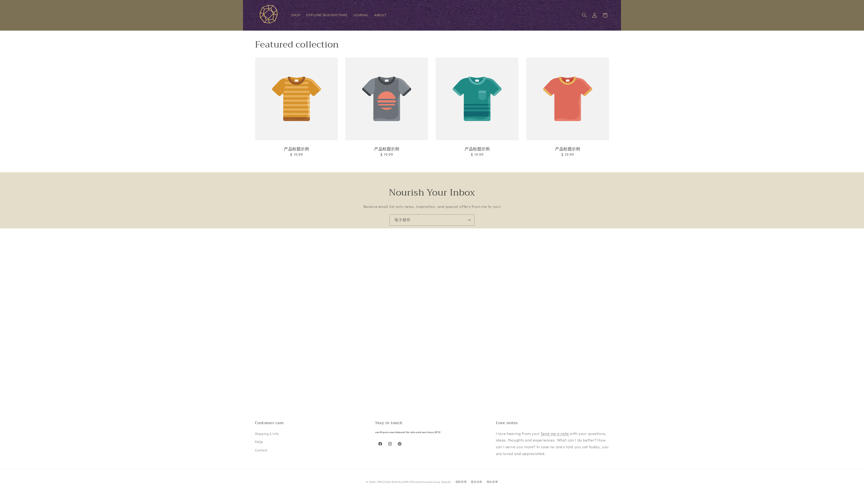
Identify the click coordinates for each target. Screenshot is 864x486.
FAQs (259, 442)
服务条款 (476, 482)
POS (412, 482)
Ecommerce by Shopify (436, 482)
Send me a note (555, 433)
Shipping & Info (267, 434)
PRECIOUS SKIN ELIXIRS (392, 482)
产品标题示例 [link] (296, 149)
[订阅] (469, 219)
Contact (261, 450)
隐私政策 (492, 482)
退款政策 (461, 482)
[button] (584, 15)
